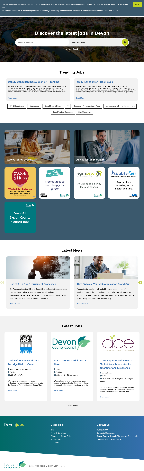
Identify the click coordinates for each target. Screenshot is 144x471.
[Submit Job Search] (125, 42)
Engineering (34, 106)
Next (140, 283)
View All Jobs (71, 49)
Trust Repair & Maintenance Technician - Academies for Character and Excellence (116, 364)
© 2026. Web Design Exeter (40, 466)
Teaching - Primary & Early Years (87, 106)
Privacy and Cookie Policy (61, 436)
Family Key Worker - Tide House (94, 81)
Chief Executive (84, 112)
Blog (52, 430)
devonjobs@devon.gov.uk (107, 433)
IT (68, 106)
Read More (12, 98)
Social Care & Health (53, 106)
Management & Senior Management (120, 106)
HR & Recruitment (17, 106)
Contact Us (55, 442)
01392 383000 (102, 430)
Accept (138, 4)
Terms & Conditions (58, 433)
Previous (2, 283)
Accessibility (56, 439)
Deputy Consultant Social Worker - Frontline (33, 81)
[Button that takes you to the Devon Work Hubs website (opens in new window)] (20, 183)
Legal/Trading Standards (63, 112)
